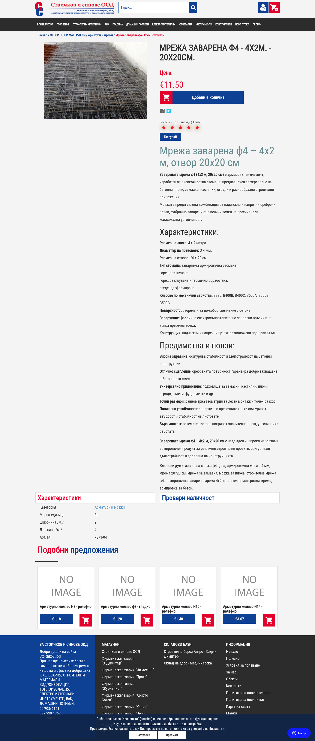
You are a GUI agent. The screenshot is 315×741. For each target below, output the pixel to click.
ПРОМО (257, 24)
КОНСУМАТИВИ (223, 24)
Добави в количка (208, 97)
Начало (232, 651)
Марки (231, 713)
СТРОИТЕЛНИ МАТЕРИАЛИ (87, 24)
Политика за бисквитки (245, 699)
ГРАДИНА (117, 24)
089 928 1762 (50, 713)
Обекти (232, 679)
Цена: (166, 72)
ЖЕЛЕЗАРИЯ (185, 24)
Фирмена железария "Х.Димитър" (118, 660)
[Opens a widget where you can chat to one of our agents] (299, 733)
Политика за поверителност (248, 692)
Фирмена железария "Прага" (124, 677)
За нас (231, 672)
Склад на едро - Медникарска (188, 663)
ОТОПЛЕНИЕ (63, 24)
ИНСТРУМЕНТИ (204, 24)
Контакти (233, 686)
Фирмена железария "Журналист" (118, 686)
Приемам (172, 735)
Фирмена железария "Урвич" (125, 707)
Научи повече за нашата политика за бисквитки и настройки (157, 724)
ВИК (107, 24)
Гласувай (170, 137)
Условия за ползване (243, 665)
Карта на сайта (238, 706)
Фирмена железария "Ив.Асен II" (128, 670)
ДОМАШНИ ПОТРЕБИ (137, 24)
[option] (95, 80)
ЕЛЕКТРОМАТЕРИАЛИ (163, 24)
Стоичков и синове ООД (121, 651)
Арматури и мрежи (109, 507)
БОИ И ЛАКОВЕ (45, 24)
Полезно (233, 658)
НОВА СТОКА (242, 24)
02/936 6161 (49, 708)
